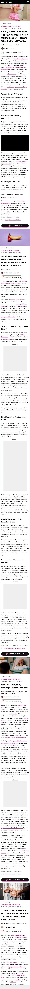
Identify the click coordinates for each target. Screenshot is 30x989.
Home (3, 23)
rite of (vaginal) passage (21, 59)
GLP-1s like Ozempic (11, 962)
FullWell (18, 980)
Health (6, 220)
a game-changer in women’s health (16, 737)
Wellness (18, 220)
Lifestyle (8, 23)
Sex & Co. (11, 648)
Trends (23, 648)
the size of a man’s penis (18, 300)
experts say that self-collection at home (12, 828)
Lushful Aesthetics (7, 339)
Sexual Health (12, 220)
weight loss (13, 982)
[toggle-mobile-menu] (28, 2)
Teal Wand (13, 745)
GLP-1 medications (17, 935)
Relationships (10, 248)
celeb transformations (21, 937)
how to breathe (13, 714)
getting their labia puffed (8, 317)
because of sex (12, 74)
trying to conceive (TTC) (15, 967)
